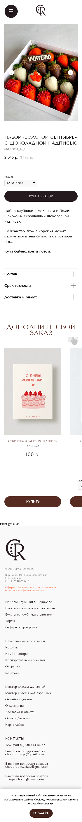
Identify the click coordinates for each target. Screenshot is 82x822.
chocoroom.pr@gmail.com (24, 754)
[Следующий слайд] (70, 72)
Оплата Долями (17, 718)
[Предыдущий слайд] (11, 72)
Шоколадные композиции (25, 641)
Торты (10, 620)
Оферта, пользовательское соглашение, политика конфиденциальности (31, 589)
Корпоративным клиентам (25, 660)
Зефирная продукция (21, 627)
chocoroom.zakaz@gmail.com (27, 766)
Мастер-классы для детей (25, 686)
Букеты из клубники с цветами (28, 614)
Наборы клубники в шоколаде (28, 602)
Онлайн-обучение (18, 699)
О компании (14, 705)
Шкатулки (12, 672)
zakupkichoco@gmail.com (24, 779)
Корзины (12, 647)
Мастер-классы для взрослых (28, 693)
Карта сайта (14, 724)
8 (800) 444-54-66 (32, 745)
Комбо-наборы (16, 653)
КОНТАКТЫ (14, 738)
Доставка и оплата (20, 712)
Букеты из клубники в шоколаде (30, 608)
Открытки (12, 666)
